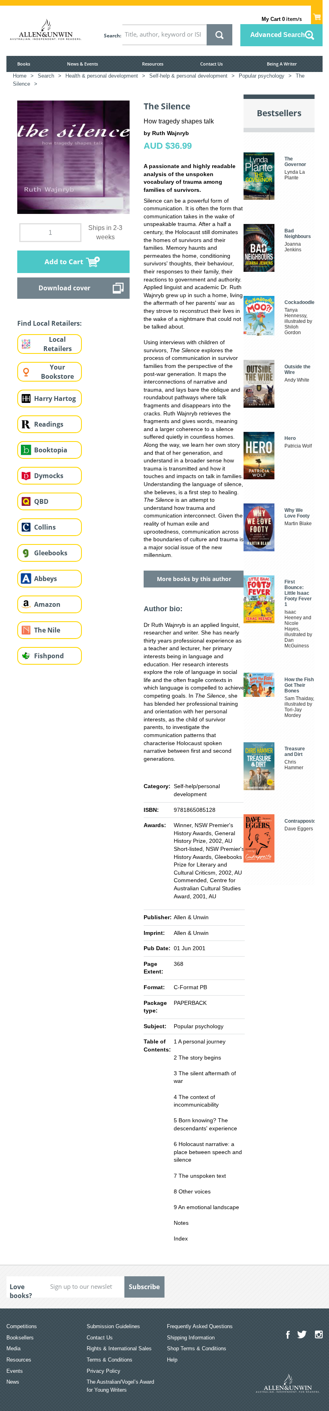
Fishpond (49, 655)
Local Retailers (57, 344)
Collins (45, 527)
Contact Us (211, 64)
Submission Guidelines (113, 1326)
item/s (282, 19)
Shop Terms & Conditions (196, 1348)
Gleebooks (50, 552)
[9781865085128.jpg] (73, 157)
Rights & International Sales (119, 1348)
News (12, 1382)
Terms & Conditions (109, 1360)
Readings (48, 424)
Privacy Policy (103, 1371)
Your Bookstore (57, 372)
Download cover (64, 287)
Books (23, 64)
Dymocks (48, 475)
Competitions (21, 1326)
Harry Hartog (55, 398)
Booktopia (50, 450)
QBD (41, 501)
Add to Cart (64, 261)
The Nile (47, 630)
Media (13, 1348)
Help (172, 1360)
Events (14, 1371)
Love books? (21, 1290)
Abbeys (45, 578)
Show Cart (317, 14)
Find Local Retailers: (49, 323)
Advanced (277, 34)
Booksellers (20, 1338)
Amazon (47, 604)
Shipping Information (191, 1338)
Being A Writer (282, 64)
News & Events (82, 64)
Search (112, 35)
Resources (152, 64)
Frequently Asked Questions (200, 1326)
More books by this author (194, 579)
